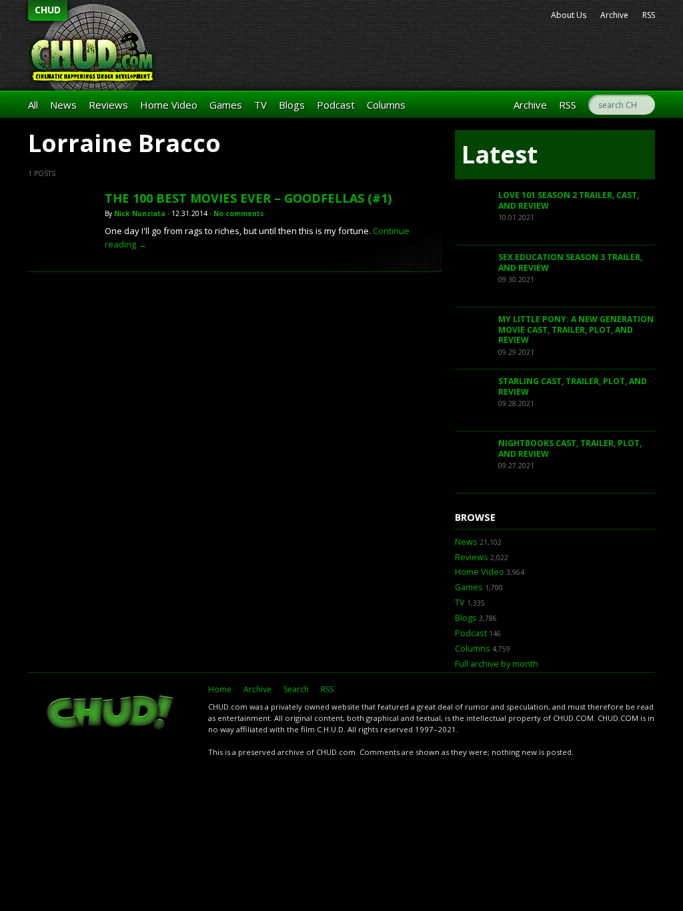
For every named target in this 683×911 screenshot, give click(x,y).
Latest (500, 154)
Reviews (108, 104)
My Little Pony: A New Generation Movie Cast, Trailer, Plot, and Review (576, 329)
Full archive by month (496, 664)
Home (219, 689)
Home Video (168, 104)
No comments (238, 213)
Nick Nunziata (139, 213)
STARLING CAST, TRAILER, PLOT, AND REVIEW (572, 386)
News (63, 104)
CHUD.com (111, 714)
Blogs (292, 104)
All (33, 104)
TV (260, 104)
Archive (614, 15)
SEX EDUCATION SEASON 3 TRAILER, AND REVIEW (570, 262)
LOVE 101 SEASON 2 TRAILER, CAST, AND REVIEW (568, 200)
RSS (648, 15)
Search (296, 689)
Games (225, 104)
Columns (386, 104)
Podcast (336, 104)
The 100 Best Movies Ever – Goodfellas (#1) (248, 198)
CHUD (48, 9)
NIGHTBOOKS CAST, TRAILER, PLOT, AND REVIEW (570, 448)
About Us (568, 15)
